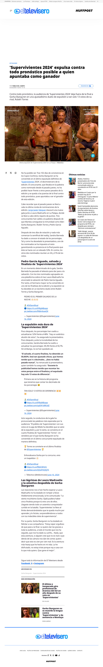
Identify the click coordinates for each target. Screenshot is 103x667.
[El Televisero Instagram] (53, 655)
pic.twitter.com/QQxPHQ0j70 (36, 470)
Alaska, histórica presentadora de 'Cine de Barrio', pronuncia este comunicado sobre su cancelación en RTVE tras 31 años (88, 184)
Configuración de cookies (47, 650)
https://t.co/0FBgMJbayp (37, 308)
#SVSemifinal (32, 305)
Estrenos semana (17, 1)
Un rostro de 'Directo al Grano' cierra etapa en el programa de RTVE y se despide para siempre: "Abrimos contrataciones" (87, 224)
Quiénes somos (72, 650)
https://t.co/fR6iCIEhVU (37, 467)
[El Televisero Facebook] (48, 655)
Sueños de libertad (90, 1)
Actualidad (13, 63)
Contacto (79, 650)
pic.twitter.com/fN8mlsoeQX (36, 311)
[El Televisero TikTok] (59, 655)
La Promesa (26, 1)
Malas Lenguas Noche (55, 1)
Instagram (39, 563)
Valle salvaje (35, 1)
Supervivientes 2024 (39, 573)
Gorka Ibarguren (26, 573)
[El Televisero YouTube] (56, 655)
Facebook (25, 563)
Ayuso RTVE (44, 1)
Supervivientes (28, 181)
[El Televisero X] (50, 655)
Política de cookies (61, 650)
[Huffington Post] (84, 11)
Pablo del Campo (18, 86)
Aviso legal (23, 650)
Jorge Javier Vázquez (37, 210)
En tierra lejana (78, 1)
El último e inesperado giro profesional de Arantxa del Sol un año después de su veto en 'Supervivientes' (51, 591)
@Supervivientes (34, 449)
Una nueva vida (68, 1)
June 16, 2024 (53, 474)
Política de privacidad (33, 650)
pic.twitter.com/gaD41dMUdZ (36, 405)
